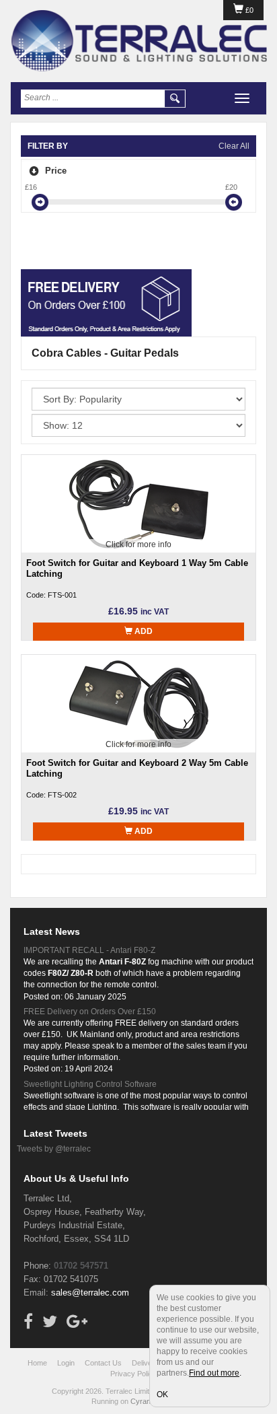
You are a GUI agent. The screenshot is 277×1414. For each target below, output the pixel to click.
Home (37, 1363)
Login (66, 1363)
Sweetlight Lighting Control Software (90, 1084)
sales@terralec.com (90, 1292)
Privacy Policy (133, 1374)
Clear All (234, 146)
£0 (248, 10)
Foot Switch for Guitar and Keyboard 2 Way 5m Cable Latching (137, 768)
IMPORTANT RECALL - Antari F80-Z (89, 950)
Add (142, 631)
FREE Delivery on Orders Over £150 (90, 1011)
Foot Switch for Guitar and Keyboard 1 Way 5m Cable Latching (137, 568)
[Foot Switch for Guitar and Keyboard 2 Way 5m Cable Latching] (138, 703)
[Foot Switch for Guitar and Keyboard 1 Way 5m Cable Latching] (138, 503)
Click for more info (138, 544)
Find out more (214, 1373)
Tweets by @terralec (54, 1149)
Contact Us (103, 1363)
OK (162, 1394)
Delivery (145, 1363)
